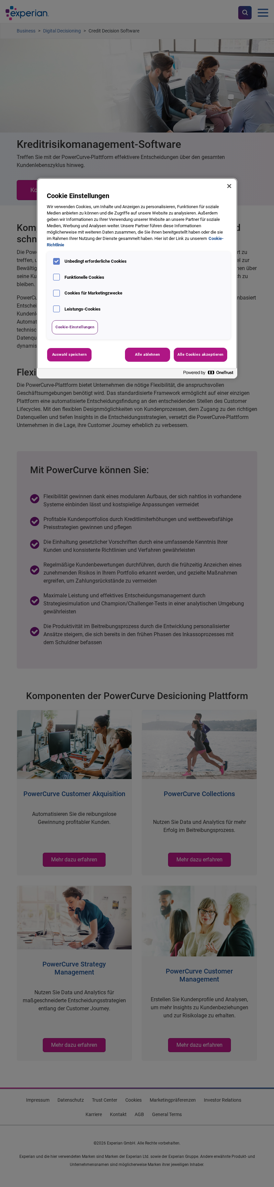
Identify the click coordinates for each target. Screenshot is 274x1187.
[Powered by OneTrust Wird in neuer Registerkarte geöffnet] (208, 374)
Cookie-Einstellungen (74, 327)
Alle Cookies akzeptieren (200, 354)
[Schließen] (229, 186)
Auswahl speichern (69, 354)
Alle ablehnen (147, 354)
